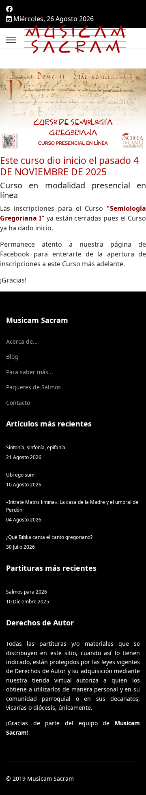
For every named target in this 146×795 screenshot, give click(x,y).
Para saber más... (29, 372)
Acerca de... (22, 341)
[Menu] (11, 40)
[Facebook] (9, 8)
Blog (12, 356)
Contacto (18, 402)
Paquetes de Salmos (33, 387)
